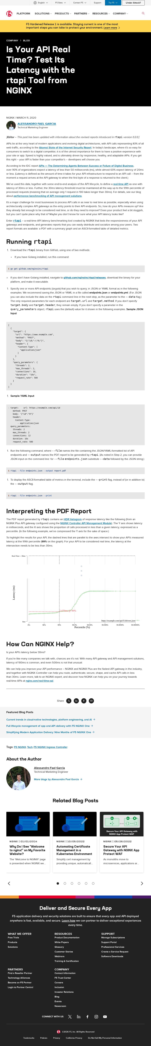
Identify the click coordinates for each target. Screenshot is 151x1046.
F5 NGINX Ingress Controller (50, 747)
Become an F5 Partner (20, 982)
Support (97, 2)
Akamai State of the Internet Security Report (65, 147)
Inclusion (59, 987)
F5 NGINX (20, 747)
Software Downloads (112, 956)
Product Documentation (67, 937)
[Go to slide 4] (79, 883)
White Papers (62, 942)
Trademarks (28, 1038)
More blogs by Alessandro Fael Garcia (56, 779)
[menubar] (75, 2)
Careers (59, 982)
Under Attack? (133, 2)
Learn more (110, 27)
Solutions (13, 947)
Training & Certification (67, 961)
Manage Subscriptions (113, 937)
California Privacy (74, 1038)
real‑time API (120, 184)
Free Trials (13, 937)
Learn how (68, 920)
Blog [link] (26, 40)
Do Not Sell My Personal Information (105, 1038)
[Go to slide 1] (58, 883)
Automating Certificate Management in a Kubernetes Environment (74, 850)
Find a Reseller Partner (20, 973)
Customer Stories (64, 951)
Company (12, 40)
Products (12, 942)
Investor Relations (64, 992)
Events (58, 1001)
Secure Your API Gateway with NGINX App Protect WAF (121, 850)
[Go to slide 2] (65, 883)
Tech (30, 747)
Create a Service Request (114, 951)
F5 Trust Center (63, 977)
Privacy (56, 1038)
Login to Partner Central (20, 987)
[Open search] (143, 13)
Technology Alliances (19, 977)
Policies (43, 1038)
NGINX (60, 841)
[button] (75, 591)
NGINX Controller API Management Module (85, 523)
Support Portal (109, 942)
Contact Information (65, 973)
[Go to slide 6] (93, 883)
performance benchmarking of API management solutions (48, 196)
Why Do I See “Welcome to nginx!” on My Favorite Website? (27, 850)
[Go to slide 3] (72, 883)
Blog (57, 996)
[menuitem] (41, 2)
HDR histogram (73, 519)
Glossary (59, 947)
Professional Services (112, 947)
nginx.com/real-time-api (39, 680)
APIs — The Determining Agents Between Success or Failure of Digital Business (86, 165)
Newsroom (60, 1006)
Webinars (59, 956)
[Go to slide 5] (86, 883)
